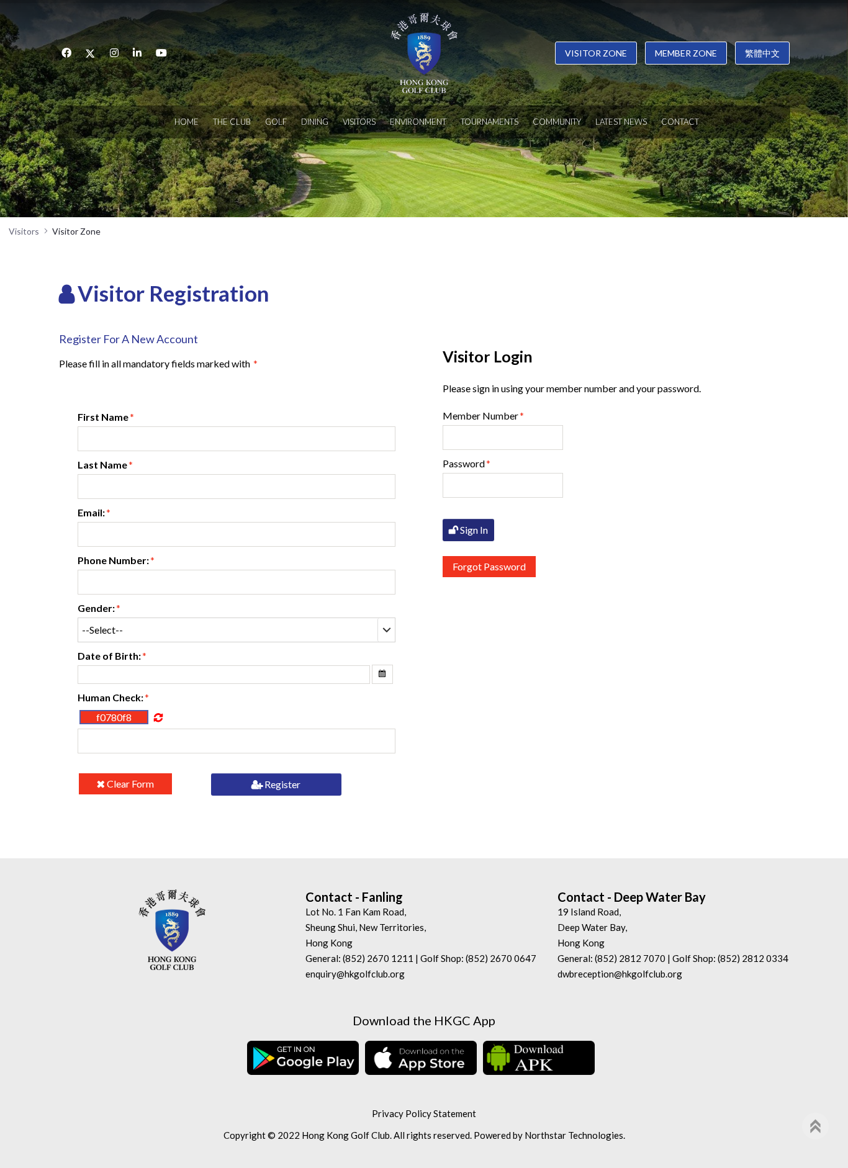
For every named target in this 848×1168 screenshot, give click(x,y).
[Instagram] (114, 52)
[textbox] (237, 438)
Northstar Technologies (574, 1135)
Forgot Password (489, 566)
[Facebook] (66, 52)
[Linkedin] (137, 52)
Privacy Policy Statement (424, 1113)
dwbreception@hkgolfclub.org (619, 973)
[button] (382, 674)
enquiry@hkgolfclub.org (355, 973)
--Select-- (102, 630)
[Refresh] (158, 717)
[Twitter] (91, 52)
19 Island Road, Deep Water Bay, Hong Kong (592, 927)
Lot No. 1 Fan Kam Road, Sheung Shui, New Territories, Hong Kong (365, 927)
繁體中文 (762, 53)
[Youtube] (161, 52)
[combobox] (237, 630)
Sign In (473, 530)
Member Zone (686, 53)
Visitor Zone (596, 53)
